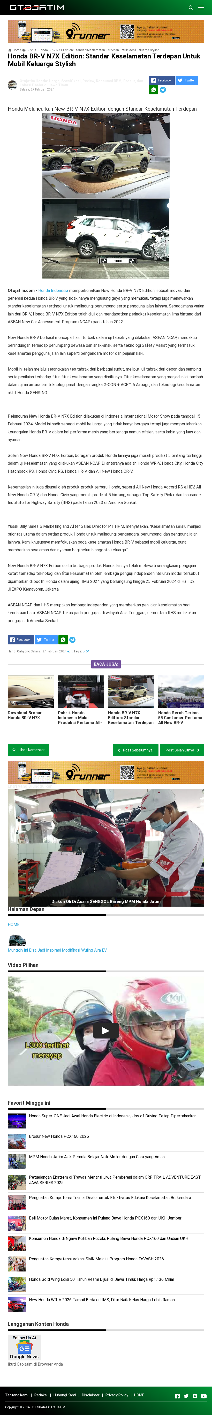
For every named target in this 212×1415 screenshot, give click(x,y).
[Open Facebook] (177, 1396)
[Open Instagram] (195, 1396)
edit (70, 651)
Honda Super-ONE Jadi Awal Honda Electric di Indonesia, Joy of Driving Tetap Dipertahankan (112, 1115)
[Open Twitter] (186, 1396)
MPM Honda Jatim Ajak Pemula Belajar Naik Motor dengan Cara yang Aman (97, 1156)
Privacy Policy (116, 1395)
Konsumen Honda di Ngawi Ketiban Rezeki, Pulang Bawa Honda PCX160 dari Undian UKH (108, 1238)
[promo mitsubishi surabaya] (106, 31)
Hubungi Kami (65, 1395)
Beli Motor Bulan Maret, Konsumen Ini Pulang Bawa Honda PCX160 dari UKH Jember (105, 1218)
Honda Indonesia (53, 290)
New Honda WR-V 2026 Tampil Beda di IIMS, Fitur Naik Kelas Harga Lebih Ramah (102, 1299)
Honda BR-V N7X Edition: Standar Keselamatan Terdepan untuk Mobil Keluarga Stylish (131, 722)
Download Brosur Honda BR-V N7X (25, 715)
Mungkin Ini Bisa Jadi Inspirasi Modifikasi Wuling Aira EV (57, 950)
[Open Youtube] (204, 1396)
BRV (86, 651)
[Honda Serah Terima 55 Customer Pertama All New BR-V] (181, 691)
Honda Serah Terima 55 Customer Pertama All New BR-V (180, 717)
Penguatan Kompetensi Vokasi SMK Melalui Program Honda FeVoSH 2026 (96, 1258)
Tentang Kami (16, 1395)
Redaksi (41, 1395)
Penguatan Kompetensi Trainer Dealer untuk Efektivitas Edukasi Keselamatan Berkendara (110, 1197)
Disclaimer (91, 1395)
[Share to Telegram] (163, 89)
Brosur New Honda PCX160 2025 (59, 1136)
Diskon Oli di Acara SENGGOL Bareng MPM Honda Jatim (106, 901)
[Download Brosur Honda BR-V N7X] (31, 691)
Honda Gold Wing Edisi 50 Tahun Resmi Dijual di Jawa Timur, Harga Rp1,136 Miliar (101, 1279)
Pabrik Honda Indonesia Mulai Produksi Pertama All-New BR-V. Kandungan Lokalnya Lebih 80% (80, 722)
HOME (13, 924)
